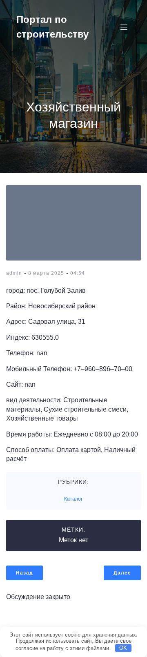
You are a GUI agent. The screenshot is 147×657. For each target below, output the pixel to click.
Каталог (73, 499)
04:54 (77, 273)
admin (14, 273)
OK (123, 648)
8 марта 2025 (46, 273)
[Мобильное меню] (124, 27)
